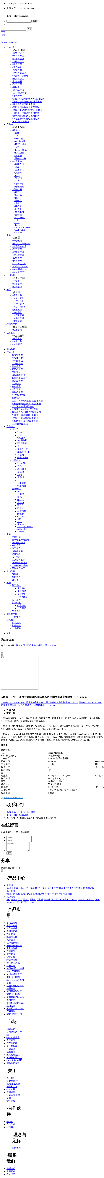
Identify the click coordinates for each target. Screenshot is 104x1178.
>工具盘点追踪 (19, 263)
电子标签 (16, 460)
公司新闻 (21, 605)
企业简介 (21, 588)
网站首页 (10, 349)
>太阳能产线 (18, 61)
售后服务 (16, 625)
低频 (19, 466)
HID (19, 491)
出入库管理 (17, 381)
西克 (19, 497)
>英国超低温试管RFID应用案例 (27, 110)
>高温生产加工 (19, 272)
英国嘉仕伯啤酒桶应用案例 (25, 415)
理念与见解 (11, 324)
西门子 (20, 505)
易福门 (20, 502)
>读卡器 (16, 130)
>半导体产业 (18, 56)
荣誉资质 (16, 611)
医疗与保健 (17, 551)
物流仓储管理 (18, 542)
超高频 (20, 472)
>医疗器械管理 (19, 73)
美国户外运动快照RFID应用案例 (27, 401)
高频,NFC (22, 469)
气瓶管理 (16, 372)
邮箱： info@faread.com (17, 815)
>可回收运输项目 (20, 266)
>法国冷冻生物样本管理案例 (25, 107)
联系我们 (10, 333)
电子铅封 (21, 486)
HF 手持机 (22, 440)
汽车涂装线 (17, 361)
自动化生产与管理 (20, 540)
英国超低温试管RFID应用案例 (26, 412)
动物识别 (21, 463)
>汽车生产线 (18, 252)
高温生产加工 (18, 568)
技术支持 (16, 600)
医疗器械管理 (18, 375)
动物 (19, 432)
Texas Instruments (25, 526)
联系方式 (16, 622)
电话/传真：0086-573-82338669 (20, 812)
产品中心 (10, 124)
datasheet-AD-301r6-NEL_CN (13, 798)
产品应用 (10, 47)
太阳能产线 (17, 363)
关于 (8, 289)
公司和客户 (22, 597)
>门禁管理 (17, 81)
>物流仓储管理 (19, 246)
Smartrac (21, 531)
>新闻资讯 (17, 312)
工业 (19, 435)
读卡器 (15, 429)
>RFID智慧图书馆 (20, 121)
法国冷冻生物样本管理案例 (25, 409)
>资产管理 (17, 84)
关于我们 (16, 585)
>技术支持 (17, 309)
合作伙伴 (10, 275)
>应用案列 (17, 330)
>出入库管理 (18, 78)
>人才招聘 (17, 344)
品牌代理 (16, 488)
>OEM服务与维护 (20, 269)
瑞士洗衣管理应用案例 (23, 406)
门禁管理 (16, 383)
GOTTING (22, 517)
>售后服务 (17, 341)
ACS (19, 521)
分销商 (15, 574)
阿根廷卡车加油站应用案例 (25, 421)
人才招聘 (16, 628)
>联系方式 (17, 338)
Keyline (20, 524)
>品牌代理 (17, 189)
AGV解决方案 (18, 395)
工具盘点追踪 (18, 560)
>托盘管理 (17, 64)
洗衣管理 (16, 557)
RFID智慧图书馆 (20, 423)
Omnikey (21, 438)
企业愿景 (21, 591)
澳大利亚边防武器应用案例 (25, 418)
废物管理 (16, 554)
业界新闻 (21, 608)
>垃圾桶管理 (18, 90)
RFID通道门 (23, 452)
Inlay (19, 474)
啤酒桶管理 (17, 369)
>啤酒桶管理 (18, 67)
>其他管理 (17, 96)
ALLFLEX (22, 529)
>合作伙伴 (17, 284)
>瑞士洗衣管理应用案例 (23, 104)
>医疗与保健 (18, 255)
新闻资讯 (16, 602)
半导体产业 (17, 358)
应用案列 (16, 617)
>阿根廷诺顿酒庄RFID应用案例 (27, 101)
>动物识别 (17, 241)
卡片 (19, 480)
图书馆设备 (22, 457)
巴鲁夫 (20, 508)
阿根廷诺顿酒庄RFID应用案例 (26, 403)
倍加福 (20, 494)
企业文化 (21, 594)
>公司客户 (17, 286)
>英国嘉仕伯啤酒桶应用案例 (25, 113)
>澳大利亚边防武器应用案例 (25, 116)
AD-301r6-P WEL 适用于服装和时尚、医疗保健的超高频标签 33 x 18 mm (39, 702)
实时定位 (16, 389)
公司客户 (16, 580)
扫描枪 (20, 455)
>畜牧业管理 (18, 53)
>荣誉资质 (17, 321)
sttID (19, 519)
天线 (19, 446)
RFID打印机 (23, 449)
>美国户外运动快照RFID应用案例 (28, 99)
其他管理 (16, 398)
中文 (4, 32)
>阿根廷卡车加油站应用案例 (25, 119)
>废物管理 (17, 258)
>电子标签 (17, 161)
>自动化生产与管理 (21, 243)
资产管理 (16, 386)
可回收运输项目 (19, 562)
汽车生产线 (17, 548)
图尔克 (20, 499)
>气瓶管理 (17, 70)
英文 (3, 35)
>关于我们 (17, 295)
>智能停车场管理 (20, 76)
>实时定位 (17, 87)
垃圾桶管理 (17, 392)
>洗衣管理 (17, 261)
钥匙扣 (20, 477)
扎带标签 (21, 483)
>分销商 (16, 281)
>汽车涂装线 (18, 58)
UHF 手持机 (23, 443)
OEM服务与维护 (20, 565)
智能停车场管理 (19, 378)
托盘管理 (16, 366)
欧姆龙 (20, 514)
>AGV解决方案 (19, 93)
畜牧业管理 (17, 355)
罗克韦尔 (21, 511)
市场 (8, 235)
